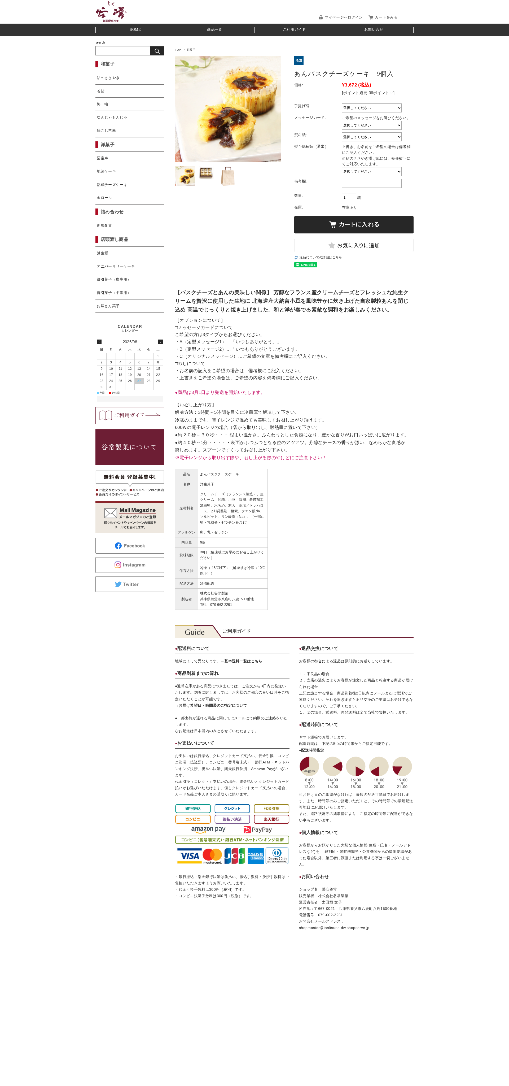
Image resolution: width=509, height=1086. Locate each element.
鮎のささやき (108, 78)
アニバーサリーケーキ (116, 266)
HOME (135, 30)
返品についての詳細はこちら (321, 257)
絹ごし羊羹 (106, 130)
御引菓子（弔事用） (114, 292)
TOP (178, 49)
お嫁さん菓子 (108, 306)
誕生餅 (102, 253)
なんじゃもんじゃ (112, 117)
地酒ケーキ (106, 171)
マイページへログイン (344, 17)
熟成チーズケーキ (112, 185)
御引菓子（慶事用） (114, 279)
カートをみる (386, 17)
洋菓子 (191, 49)
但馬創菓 (104, 225)
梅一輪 (102, 104)
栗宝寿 (102, 158)
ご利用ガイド (294, 30)
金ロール (104, 198)
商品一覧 (214, 30)
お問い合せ (373, 30)
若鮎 (100, 91)
